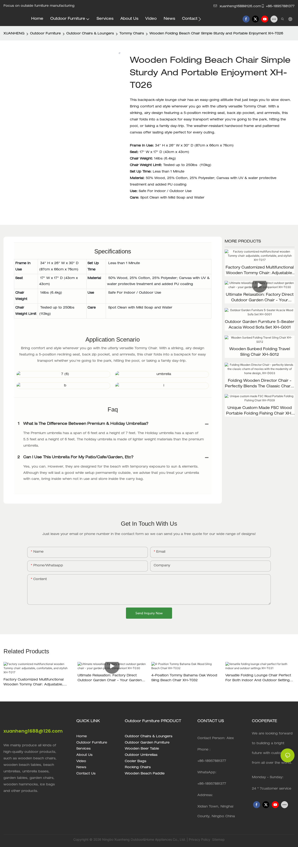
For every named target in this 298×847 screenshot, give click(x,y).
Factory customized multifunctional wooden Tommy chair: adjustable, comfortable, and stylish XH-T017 (260, 271)
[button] (199, 19)
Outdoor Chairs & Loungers (90, 33)
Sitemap (218, 839)
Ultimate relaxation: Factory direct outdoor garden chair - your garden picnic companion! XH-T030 (260, 298)
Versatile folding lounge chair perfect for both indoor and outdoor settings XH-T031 (258, 678)
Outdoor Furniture (45, 33)
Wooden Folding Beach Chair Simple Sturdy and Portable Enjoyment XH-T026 (216, 33)
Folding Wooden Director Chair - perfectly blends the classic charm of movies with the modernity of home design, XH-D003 (259, 384)
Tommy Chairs (131, 33)
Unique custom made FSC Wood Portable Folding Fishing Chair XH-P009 (259, 411)
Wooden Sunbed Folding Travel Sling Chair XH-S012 (259, 352)
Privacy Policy (199, 839)
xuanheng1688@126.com (240, 6)
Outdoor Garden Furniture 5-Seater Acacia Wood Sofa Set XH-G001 (259, 325)
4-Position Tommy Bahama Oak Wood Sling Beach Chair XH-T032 (184, 678)
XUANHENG (13, 33)
